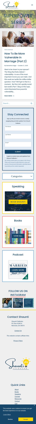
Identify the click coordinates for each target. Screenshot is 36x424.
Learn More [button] (7, 414)
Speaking (18, 394)
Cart (16, 403)
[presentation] (18, 39)
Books (17, 392)
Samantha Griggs (11, 65)
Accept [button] (25, 419)
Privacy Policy (18, 341)
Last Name (8, 134)
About (17, 389)
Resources (18, 399)
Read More (9, 96)
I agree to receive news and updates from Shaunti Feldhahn (18, 157)
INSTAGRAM (18, 295)
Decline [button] (10, 419)
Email (7, 142)
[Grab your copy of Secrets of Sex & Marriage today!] (29, 303)
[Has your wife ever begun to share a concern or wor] (7, 303)
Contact (17, 401)
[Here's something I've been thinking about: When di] (18, 303)
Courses (17, 396)
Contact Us (18, 331)
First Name (8, 126)
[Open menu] (32, 5)
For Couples (8, 49)
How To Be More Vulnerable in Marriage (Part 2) (15, 57)
